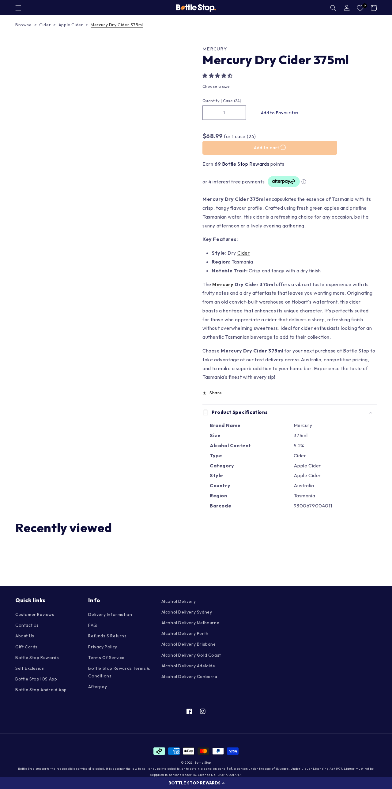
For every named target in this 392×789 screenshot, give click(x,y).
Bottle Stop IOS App (36, 679)
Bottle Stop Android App (41, 689)
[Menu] (18, 8)
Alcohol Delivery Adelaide (188, 666)
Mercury (214, 49)
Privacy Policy (102, 647)
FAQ (92, 625)
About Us (24, 636)
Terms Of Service (106, 657)
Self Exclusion (29, 668)
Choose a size (216, 86)
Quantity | (212, 100)
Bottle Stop (202, 763)
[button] (218, 75)
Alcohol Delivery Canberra (189, 676)
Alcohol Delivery (178, 601)
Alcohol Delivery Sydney (186, 612)
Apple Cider (70, 25)
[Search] (333, 8)
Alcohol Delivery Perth (185, 633)
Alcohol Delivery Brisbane (188, 644)
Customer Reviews (35, 614)
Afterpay (97, 686)
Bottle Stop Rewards (245, 164)
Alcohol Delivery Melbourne (190, 622)
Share (215, 393)
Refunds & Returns (107, 636)
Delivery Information (110, 614)
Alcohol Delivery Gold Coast (191, 655)
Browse (23, 25)
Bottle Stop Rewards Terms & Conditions (118, 672)
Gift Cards (26, 647)
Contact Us (27, 625)
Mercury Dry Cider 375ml (117, 25)
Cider (45, 25)
